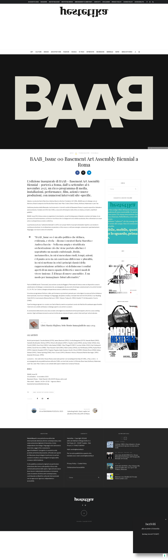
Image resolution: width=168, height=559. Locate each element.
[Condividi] (77, 172)
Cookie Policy (128, 2)
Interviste (90, 52)
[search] (136, 189)
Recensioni (100, 52)
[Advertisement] (84, 34)
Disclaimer (106, 2)
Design (46, 52)
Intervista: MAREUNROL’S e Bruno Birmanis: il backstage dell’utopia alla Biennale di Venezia (127, 456)
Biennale (110, 52)
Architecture (56, 52)
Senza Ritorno (127, 52)
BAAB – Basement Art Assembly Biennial (44, 392)
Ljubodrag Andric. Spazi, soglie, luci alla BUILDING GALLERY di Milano (78, 411)
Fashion (66, 52)
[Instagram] (149, 1)
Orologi (122, 441)
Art (31, 52)
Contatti (97, 2)
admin (72, 153)
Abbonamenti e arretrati (83, 2)
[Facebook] (147, 1)
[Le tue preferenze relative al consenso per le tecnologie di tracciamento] (164, 555)
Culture (38, 52)
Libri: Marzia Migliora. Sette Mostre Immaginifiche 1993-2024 (68, 325)
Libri (45, 322)
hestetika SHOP (54, 2)
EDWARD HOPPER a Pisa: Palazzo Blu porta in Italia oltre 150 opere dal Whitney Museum (127, 467)
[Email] (83, 172)
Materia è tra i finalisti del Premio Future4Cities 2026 (126, 477)
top (131, 452)
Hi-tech (81, 52)
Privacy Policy (116, 2)
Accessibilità (139, 2)
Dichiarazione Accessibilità (75, 467)
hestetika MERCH (67, 2)
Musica (74, 52)
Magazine (44, 2)
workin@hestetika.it (77, 449)
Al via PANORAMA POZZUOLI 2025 (51, 410)
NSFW (117, 52)
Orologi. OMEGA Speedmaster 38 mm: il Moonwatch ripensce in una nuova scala (127, 445)
